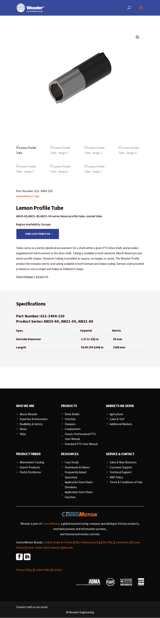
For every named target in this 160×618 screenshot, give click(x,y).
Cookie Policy (43, 570)
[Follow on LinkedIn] (27, 557)
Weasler (68, 547)
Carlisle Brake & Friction (58, 542)
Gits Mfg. (107, 542)
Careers (57, 570)
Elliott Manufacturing (87, 542)
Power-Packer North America (43, 547)
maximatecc (123, 542)
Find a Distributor (37, 234)
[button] (137, 37)
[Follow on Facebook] (19, 557)
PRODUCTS (69, 405)
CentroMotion (51, 523)
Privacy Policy (24, 570)
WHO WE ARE (25, 405)
